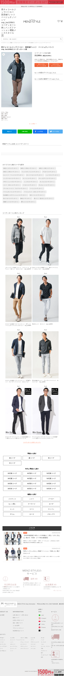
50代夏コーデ (51, 478)
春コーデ (12, 458)
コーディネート (24, 42)
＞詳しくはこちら (57, 590)
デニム (12, 514)
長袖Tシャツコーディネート (10, 201)
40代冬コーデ (31, 488)
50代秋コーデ (51, 483)
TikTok (43, 624)
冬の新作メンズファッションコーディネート (39, 42)
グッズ (42, 637)
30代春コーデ (12, 473)
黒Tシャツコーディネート (28, 201)
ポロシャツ (12, 644)
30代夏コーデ (12, 478)
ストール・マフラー (45, 646)
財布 (42, 657)
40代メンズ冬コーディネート (46, 168)
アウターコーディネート (49, 171)
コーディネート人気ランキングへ (32, 442)
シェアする (40, 131)
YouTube (43, 621)
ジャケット (12, 499)
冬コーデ (12, 463)
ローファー (33, 646)
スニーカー (33, 644)
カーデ (51, 504)
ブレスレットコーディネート (46, 185)
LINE (42, 615)
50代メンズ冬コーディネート (11, 171)
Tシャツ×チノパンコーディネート (31, 171)
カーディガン (3, 644)
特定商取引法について (18, 630)
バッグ (42, 639)
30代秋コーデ (12, 483)
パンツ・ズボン (24, 637)
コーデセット (3, 650)
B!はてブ (9, 131)
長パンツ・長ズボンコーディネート (43, 198)
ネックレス (43, 642)
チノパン (51, 509)
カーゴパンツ (23, 644)
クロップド (51, 514)
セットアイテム (13, 646)
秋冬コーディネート (25, 198)
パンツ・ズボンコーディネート (11, 185)
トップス (12, 637)
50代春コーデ (51, 473)
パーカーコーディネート (29, 185)
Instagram (43, 618)
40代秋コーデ (31, 483)
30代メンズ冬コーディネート (28, 168)
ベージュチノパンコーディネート (12, 191)
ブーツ (32, 639)
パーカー (51, 499)
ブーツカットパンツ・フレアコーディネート (15, 188)
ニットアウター (3, 646)
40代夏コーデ (31, 478)
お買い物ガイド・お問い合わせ (20, 615)
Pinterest (43, 627)
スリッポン (33, 648)
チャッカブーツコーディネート (47, 178)
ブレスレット (44, 650)
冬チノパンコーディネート (37, 195)
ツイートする (55, 131)
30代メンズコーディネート (10, 168)
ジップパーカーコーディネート (11, 178)
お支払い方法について (18, 620)
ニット (12, 509)
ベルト (42, 644)
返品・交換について (18, 622)
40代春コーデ (31, 473)
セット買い (12, 504)
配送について (16, 617)
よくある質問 (16, 625)
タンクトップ (13, 648)
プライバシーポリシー (18, 628)
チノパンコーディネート (29, 178)
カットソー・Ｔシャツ (15, 639)
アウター (2, 637)
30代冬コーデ (12, 488)
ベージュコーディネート (36, 188)
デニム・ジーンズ (24, 642)
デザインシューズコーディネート (12, 181)
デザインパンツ (24, 646)
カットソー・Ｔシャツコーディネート (13, 175)
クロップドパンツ (24, 648)
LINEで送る (25, 131)
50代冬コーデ (51, 488)
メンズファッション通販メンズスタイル (10, 42)
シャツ (31, 499)
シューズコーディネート (52, 175)
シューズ (33, 637)
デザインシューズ (35, 642)
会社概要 (2, 615)
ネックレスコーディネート (47, 181)
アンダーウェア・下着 (46, 655)
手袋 (42, 648)
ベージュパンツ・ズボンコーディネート (34, 191)
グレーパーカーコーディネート (34, 175)
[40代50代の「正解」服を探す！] (61, 39)
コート (31, 509)
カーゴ (31, 514)
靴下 (42, 652)
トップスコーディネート (30, 181)
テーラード (31, 504)
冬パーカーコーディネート (10, 198)
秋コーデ (51, 458)
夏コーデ (32, 458)
